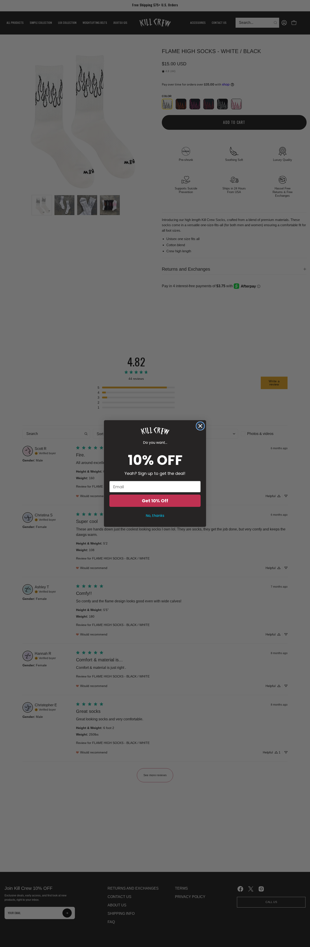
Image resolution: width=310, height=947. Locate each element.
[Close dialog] (200, 426)
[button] (155, 431)
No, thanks (155, 515)
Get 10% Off (155, 501)
